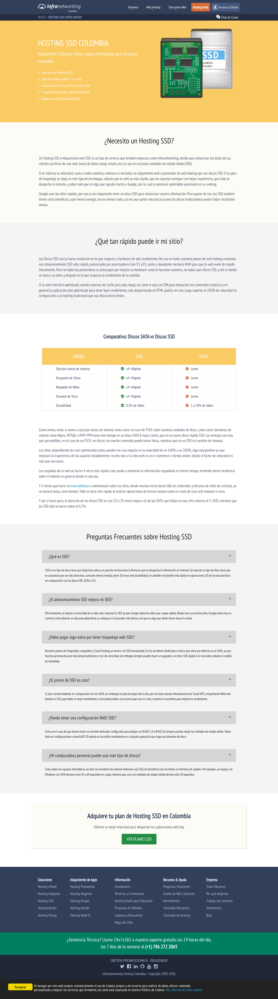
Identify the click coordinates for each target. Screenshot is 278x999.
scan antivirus (80, 485)
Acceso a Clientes (228, 7)
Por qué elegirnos (217, 893)
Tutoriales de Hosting (176, 915)
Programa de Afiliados (128, 908)
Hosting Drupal (79, 900)
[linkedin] (136, 966)
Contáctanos (122, 886)
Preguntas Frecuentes (176, 886)
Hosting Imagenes (49, 893)
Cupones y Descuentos (129, 915)
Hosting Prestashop (82, 886)
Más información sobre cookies (184, 990)
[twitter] (122, 966)
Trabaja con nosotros (219, 900)
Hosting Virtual (47, 915)
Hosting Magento (81, 893)
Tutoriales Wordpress (176, 908)
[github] (142, 966)
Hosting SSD (46, 900)
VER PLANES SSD (139, 839)
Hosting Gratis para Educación (134, 900)
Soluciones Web (177, 7)
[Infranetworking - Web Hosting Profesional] (59, 7)
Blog (209, 915)
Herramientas (171, 900)
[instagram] (156, 966)
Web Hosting (153, 7)
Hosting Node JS (80, 915)
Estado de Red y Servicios (179, 893)
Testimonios (213, 908)
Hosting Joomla (79, 908)
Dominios (133, 7)
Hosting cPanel (47, 886)
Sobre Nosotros (216, 886)
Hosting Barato (47, 908)
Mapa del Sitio (124, 922)
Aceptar (20, 986)
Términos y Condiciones (129, 893)
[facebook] (129, 966)
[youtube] (149, 966)
